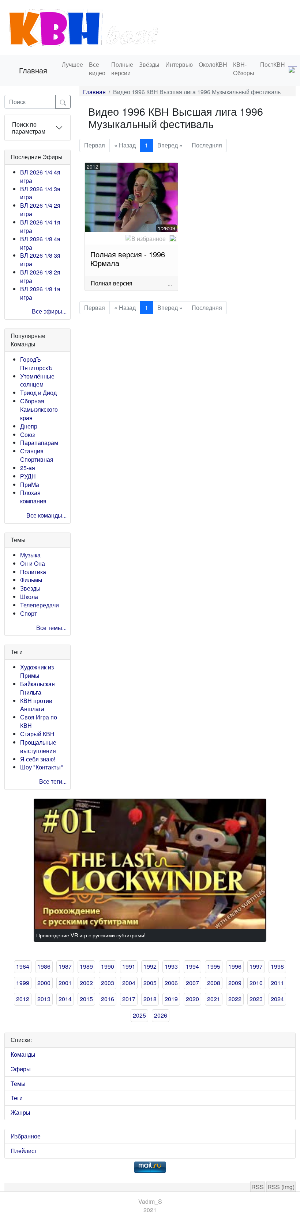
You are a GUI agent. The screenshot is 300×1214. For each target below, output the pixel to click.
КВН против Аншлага (36, 704)
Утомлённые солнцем (37, 380)
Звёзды (149, 64)
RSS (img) (281, 1187)
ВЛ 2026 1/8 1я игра (40, 293)
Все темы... (51, 627)
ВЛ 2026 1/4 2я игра (40, 209)
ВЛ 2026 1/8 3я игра (40, 259)
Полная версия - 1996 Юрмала (127, 258)
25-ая (27, 468)
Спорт (28, 613)
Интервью (179, 64)
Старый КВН (37, 734)
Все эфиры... (49, 311)
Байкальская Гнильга (37, 688)
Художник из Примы (37, 671)
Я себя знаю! (37, 759)
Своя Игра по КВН (38, 721)
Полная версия (111, 283)
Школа (29, 596)
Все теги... (53, 781)
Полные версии (122, 68)
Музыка (30, 555)
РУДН (28, 476)
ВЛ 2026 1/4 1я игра (40, 226)
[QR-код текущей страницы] (292, 70)
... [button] (170, 283)
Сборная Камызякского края (39, 409)
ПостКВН (272, 64)
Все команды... (46, 515)
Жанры (20, 1112)
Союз (27, 434)
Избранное (26, 1136)
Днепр (28, 426)
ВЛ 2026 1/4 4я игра (40, 176)
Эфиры (21, 1069)
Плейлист (24, 1150)
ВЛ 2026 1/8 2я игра (40, 276)
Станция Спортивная (36, 455)
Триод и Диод (38, 392)
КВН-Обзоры (243, 68)
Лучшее (72, 64)
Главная (33, 70)
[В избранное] (145, 239)
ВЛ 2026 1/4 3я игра (40, 193)
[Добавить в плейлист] (172, 238)
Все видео (97, 68)
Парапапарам (39, 442)
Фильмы (31, 580)
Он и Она (32, 563)
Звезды (30, 588)
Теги (17, 1098)
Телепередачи (39, 605)
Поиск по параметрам (28, 127)
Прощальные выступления (38, 746)
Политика (33, 572)
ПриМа (29, 484)
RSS (257, 1187)
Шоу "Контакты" (41, 767)
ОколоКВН (213, 64)
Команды (23, 1054)
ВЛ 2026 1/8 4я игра (40, 243)
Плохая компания (33, 496)
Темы (18, 1083)
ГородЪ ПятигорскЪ (36, 363)
